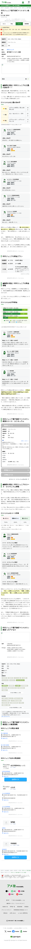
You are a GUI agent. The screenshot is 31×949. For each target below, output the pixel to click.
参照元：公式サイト (25, 440)
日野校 (3, 828)
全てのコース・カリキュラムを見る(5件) (18, 479)
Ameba (9, 931)
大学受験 (22, 891)
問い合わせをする (6, 716)
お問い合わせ (13, 913)
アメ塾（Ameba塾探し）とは (18, 900)
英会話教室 (7, 7)
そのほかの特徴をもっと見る (15, 692)
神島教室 (4, 849)
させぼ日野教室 (6, 806)
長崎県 (11, 7)
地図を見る (5, 738)
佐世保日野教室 (6, 771)
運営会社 (5, 913)
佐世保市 (15, 7)
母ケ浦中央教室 (5, 745)
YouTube (21, 894)
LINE (14, 891)
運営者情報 (19, 906)
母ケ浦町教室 (4, 733)
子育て (12, 894)
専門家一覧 (12, 906)
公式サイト (15, 779)
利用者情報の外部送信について (21, 909)
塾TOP (2, 7)
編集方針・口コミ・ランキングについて (15, 903)
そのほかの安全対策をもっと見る (15, 707)
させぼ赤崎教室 (6, 793)
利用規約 (26, 906)
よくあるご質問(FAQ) (23, 913)
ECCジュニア (10, 49)
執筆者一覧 (5, 906)
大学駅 (19, 7)
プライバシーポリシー (6, 909)
